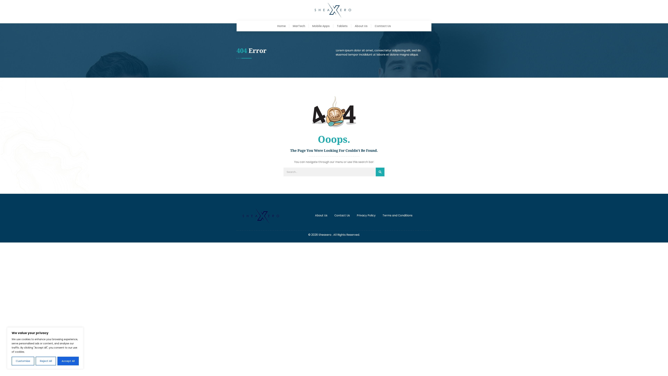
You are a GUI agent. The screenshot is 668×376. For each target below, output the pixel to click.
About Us (361, 26)
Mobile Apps (321, 26)
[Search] (380, 172)
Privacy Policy (366, 215)
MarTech (299, 26)
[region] (45, 348)
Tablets (342, 26)
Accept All (68, 361)
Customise (23, 361)
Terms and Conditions (397, 215)
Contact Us (383, 26)
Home (281, 26)
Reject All (46, 361)
